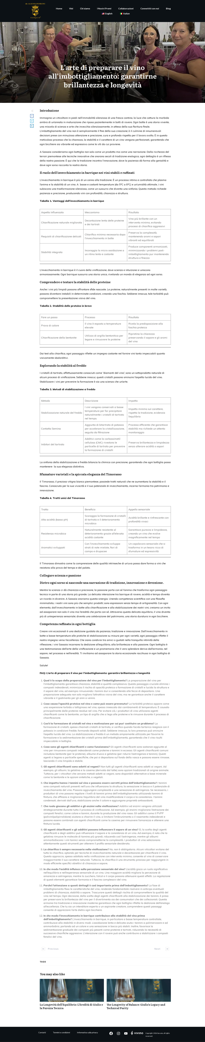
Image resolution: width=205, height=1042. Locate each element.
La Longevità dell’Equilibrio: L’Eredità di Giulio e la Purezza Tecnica (72, 996)
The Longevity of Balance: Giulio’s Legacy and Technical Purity (139, 996)
